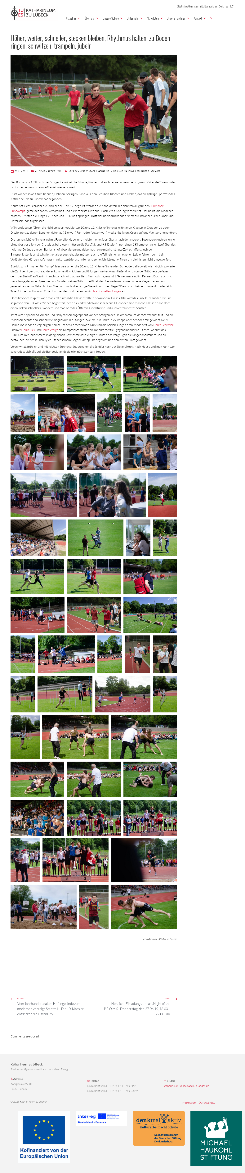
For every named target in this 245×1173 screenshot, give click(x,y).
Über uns (89, 18)
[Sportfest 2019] (37, 374)
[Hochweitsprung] (23, 413)
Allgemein (41, 171)
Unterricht (133, 18)
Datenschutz (206, 1102)
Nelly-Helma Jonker (124, 171)
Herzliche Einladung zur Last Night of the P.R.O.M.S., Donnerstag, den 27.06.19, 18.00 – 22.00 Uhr (137, 1008)
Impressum (189, 1102)
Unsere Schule (111, 18)
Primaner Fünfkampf (148, 171)
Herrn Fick (28, 330)
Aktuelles (71, 18)
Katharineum (105, 171)
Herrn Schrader (163, 325)
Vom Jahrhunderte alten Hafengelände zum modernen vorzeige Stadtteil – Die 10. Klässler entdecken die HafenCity (50, 1008)
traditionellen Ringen (107, 291)
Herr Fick (74, 171)
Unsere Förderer (176, 18)
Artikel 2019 (54, 171)
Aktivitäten (153, 18)
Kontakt (198, 18)
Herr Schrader (88, 171)
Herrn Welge (49, 330)
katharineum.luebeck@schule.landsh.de (186, 1085)
